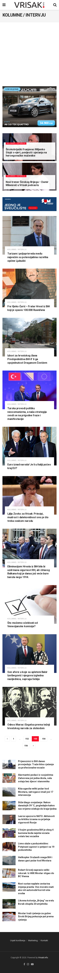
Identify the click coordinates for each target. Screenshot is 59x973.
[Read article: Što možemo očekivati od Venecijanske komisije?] (29, 604)
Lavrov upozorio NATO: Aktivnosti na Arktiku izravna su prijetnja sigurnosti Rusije (36, 819)
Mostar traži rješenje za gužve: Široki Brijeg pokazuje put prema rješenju (36, 916)
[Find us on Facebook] (24, 964)
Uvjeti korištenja (17, 940)
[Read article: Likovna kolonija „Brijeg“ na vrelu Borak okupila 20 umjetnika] (9, 903)
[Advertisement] (29, 55)
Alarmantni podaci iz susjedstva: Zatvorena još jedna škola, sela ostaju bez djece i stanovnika (36, 778)
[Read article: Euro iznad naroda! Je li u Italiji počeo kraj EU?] (29, 446)
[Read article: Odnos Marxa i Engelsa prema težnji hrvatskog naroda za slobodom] (29, 706)
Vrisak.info (43, 957)
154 (43, 738)
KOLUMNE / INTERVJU (16, 143)
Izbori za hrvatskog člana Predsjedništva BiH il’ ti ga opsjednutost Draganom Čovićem (27, 359)
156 (26, 745)
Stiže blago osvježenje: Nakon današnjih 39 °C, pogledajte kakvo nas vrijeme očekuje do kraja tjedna (37, 805)
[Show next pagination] (33, 745)
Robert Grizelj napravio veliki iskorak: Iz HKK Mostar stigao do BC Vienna (36, 873)
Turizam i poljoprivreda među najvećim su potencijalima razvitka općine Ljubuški (27, 257)
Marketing (33, 940)
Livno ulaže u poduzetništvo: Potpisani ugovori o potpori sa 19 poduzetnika (36, 846)
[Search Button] (55, 5)
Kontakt (44, 940)
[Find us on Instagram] (28, 964)
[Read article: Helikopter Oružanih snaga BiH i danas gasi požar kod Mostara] (9, 860)
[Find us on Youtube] (32, 964)
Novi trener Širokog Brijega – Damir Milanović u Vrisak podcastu (27, 183)
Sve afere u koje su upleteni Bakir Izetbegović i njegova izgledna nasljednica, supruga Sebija (27, 675)
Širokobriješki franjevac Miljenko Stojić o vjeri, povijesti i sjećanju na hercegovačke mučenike (26, 152)
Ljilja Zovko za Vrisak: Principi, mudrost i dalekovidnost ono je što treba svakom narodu (28, 517)
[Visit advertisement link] (29, 206)
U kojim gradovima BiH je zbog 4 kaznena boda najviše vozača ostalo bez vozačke (35, 832)
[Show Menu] (4, 5)
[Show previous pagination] (7, 738)
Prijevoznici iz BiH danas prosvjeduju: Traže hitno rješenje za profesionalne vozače (36, 764)
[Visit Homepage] (29, 5)
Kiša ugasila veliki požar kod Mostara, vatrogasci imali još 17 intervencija (35, 791)
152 (27, 738)
